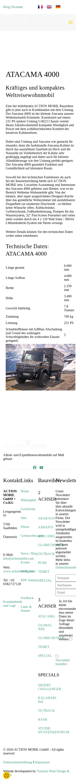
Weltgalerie (28, 571)
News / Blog (29, 553)
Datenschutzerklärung (17, 762)
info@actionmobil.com (18, 558)
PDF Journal (29, 580)
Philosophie (28, 500)
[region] (40, 53)
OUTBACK (46, 554)
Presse (25, 527)
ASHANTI (45, 527)
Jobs (24, 518)
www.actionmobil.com (18, 571)
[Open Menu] (71, 22)
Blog (6, 7)
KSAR (42, 719)
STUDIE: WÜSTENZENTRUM (53, 730)
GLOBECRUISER (51, 545)
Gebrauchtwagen (32, 535)
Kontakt (17, 7)
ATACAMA (46, 536)
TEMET (43, 571)
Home (25, 491)
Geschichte (28, 509)
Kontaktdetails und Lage (12, 603)
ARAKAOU (47, 518)
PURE (42, 563)
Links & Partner (26, 608)
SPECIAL (45, 580)
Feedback (27, 598)
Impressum (42, 762)
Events (25, 562)
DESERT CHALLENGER (49, 687)
